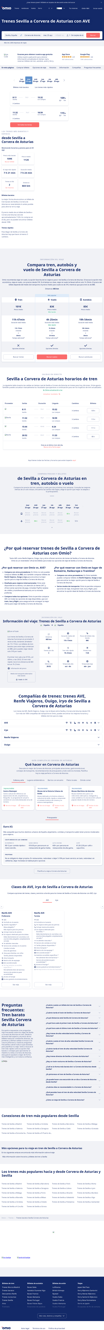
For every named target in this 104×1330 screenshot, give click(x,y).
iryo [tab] (56, 900)
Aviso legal (25, 1328)
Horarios (52, 67)
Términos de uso (38, 1328)
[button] (48, 35)
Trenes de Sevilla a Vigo (86, 1197)
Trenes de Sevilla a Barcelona (63, 1124)
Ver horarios (9, 188)
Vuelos (33, 8)
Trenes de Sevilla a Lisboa (61, 1188)
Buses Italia (31, 1287)
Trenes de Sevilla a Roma (86, 1184)
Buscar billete (9, 162)
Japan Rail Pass (84, 1287)
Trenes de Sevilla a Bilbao (36, 1197)
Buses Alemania (33, 1297)
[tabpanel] (52, 947)
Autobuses (25, 8)
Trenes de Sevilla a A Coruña (12, 1206)
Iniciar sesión (97, 8)
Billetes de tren (8, 1283)
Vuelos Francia (58, 1300)
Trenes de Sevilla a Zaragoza (37, 1128)
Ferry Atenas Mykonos (86, 1294)
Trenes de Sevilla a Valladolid (63, 1197)
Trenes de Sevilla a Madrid (12, 1124)
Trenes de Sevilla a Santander (88, 1202)
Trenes (17, 8)
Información (64, 67)
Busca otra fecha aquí (52, 447)
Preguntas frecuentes (92, 67)
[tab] (21, 87)
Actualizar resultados (50, 394)
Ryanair (55, 1294)
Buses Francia (32, 1294)
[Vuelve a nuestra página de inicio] (8, 8)
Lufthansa (57, 1287)
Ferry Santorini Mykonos (87, 1297)
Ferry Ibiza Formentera (87, 1300)
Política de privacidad (57, 1328)
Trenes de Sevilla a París (61, 1184)
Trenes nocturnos (9, 1297)
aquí (74, 460)
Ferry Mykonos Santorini (87, 1290)
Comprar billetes (23, 67)
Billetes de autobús (35, 1283)
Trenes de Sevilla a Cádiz (61, 1128)
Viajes (80, 1283)
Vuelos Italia (57, 1297)
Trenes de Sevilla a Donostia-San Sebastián (18, 1133)
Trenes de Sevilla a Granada (87, 1128)
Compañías (76, 67)
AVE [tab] (47, 900)
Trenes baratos (8, 1290)
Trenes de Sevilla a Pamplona (63, 1202)
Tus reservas (73, 8)
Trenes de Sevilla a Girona (37, 1206)
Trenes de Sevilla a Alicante (62, 1193)
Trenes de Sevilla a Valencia (12, 1128)
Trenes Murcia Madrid (11, 1287)
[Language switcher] (61, 8)
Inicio (4, 1218)
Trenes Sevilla (7, 1300)
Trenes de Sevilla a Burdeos (87, 1193)
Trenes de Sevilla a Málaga (87, 1124)
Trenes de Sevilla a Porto (36, 1193)
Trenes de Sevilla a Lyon (86, 1188)
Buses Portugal (33, 1300)
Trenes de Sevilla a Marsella (12, 1197)
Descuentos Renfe (9, 1294)
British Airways (58, 1290)
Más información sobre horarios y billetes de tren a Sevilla (24, 1157)
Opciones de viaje (39, 67)
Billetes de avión (59, 1283)
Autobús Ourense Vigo (36, 1290)
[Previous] (21, 506)
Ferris (40, 8)
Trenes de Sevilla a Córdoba (37, 1124)
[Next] (64, 80)
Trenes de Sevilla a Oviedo (37, 1202)
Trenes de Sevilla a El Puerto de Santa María (43, 1133)
